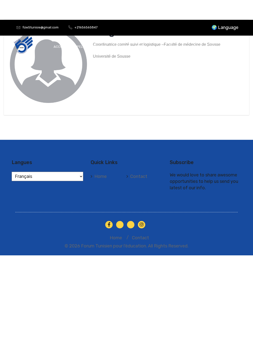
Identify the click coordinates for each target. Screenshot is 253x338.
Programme (145, 46)
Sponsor (231, 46)
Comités (122, 46)
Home (100, 176)
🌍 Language (224, 27)
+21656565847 (86, 27)
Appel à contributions (91, 46)
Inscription (194, 46)
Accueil (60, 46)
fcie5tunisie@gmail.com (40, 27)
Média (214, 46)
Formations (169, 46)
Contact (138, 176)
